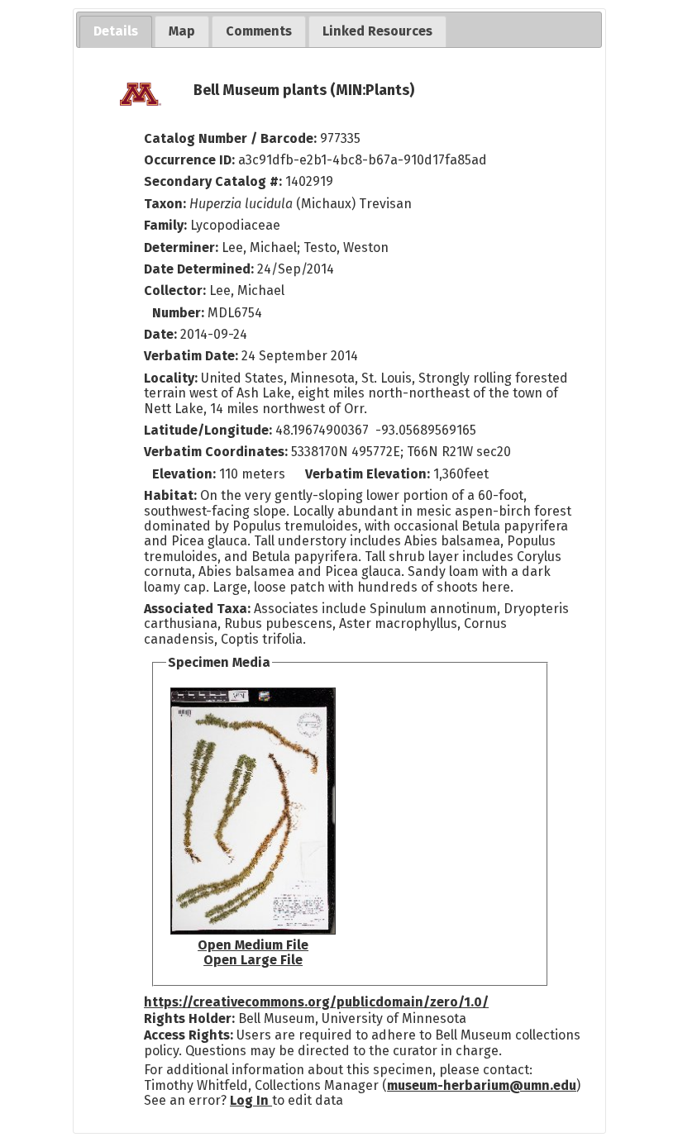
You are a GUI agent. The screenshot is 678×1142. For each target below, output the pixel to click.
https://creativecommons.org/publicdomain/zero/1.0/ (316, 1002)
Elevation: (185, 474)
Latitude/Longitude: (208, 430)
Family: (165, 225)
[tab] (115, 32)
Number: (180, 313)
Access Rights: (188, 1035)
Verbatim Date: (191, 356)
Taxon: (165, 204)
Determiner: (183, 247)
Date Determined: (200, 269)
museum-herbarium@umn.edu (481, 1085)
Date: (160, 334)
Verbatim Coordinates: (217, 451)
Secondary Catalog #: (213, 181)
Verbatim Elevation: (369, 474)
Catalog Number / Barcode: (232, 138)
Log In (251, 1100)
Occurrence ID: (191, 160)
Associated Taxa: (199, 608)
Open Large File (253, 960)
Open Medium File (253, 945)
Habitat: (172, 495)
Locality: (171, 378)
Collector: (176, 290)
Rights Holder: (189, 1018)
